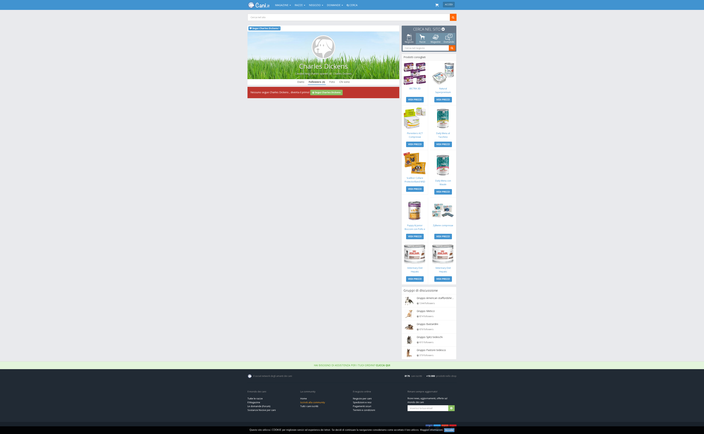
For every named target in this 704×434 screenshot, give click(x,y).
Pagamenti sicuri (362, 406)
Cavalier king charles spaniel (311, 73)
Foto (332, 82)
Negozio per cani (362, 398)
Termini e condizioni (364, 410)
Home (303, 398)
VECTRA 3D (415, 88)
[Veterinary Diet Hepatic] (415, 254)
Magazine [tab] (436, 41)
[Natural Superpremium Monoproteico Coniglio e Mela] (443, 73)
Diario (300, 82)
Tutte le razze (255, 398)
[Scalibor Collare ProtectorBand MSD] (415, 163)
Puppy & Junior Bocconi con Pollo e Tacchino (415, 229)
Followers (317, 82)
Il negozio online (362, 391)
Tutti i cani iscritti (309, 406)
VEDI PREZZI (415, 99)
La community (308, 391)
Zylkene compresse (443, 225)
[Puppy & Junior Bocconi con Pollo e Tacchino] (415, 210)
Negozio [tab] (409, 41)
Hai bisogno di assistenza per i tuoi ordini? (352, 365)
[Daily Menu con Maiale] (443, 164)
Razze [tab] (422, 41)
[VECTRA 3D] (415, 73)
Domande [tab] (449, 41)
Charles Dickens (342, 73)
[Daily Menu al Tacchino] (443, 118)
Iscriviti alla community (312, 402)
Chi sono (344, 82)
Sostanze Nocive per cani (261, 410)
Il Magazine (253, 402)
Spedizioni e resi (362, 402)
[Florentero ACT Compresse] (415, 118)
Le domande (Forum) (258, 406)
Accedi (449, 4)
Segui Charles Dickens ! (265, 28)
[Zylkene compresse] (443, 210)
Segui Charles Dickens (327, 92)
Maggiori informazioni (431, 430)
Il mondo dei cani (256, 391)
